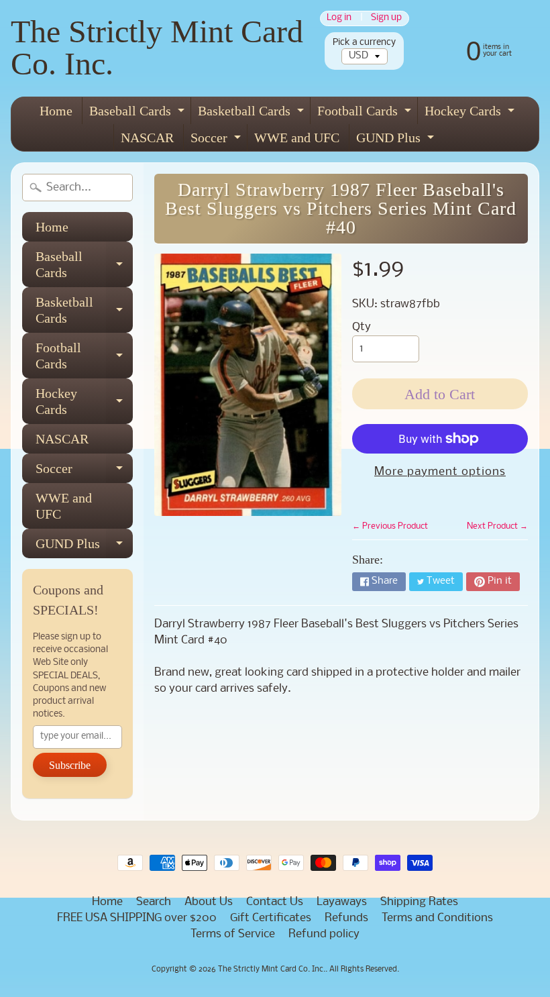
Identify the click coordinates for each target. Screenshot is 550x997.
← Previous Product (390, 526)
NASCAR (147, 137)
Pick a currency (364, 43)
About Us (208, 902)
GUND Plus (396, 140)
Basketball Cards (252, 113)
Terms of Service (232, 934)
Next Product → (497, 526)
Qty (361, 327)
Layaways (342, 902)
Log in (339, 18)
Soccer (217, 140)
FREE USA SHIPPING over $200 (137, 918)
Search (153, 902)
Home (56, 110)
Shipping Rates (419, 902)
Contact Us (274, 902)
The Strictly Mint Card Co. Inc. (157, 47)
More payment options (440, 472)
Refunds (346, 918)
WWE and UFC (296, 137)
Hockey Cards (471, 113)
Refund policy (324, 934)
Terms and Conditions (437, 918)
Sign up (386, 18)
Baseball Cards (138, 113)
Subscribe (70, 765)
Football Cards (366, 113)
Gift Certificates (270, 918)
